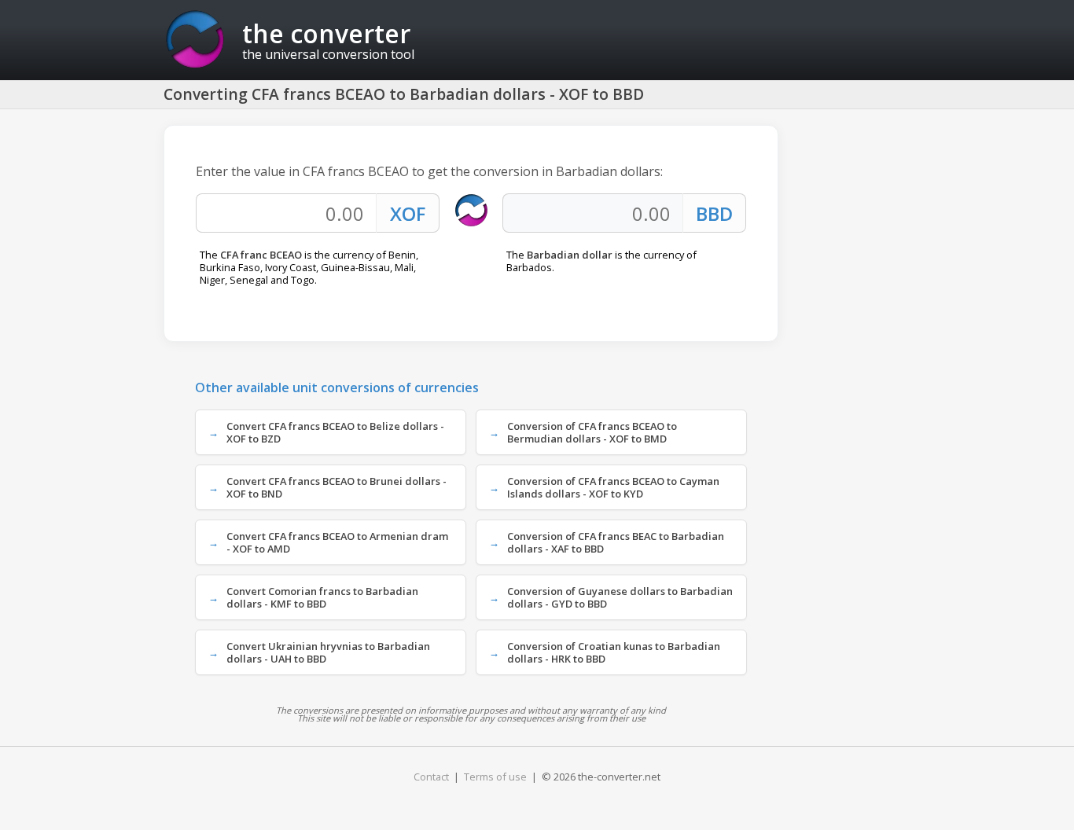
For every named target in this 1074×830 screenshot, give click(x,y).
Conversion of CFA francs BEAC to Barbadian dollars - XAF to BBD (615, 542)
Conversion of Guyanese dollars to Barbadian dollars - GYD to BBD (620, 597)
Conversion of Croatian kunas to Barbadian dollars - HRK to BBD (613, 652)
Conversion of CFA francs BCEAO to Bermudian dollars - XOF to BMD (592, 432)
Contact (431, 776)
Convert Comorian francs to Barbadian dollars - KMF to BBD (322, 597)
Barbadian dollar (569, 255)
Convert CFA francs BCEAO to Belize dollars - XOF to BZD (335, 432)
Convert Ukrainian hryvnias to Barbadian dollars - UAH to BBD (328, 652)
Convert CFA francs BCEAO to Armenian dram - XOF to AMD (337, 542)
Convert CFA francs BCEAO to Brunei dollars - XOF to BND (336, 487)
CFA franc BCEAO (261, 255)
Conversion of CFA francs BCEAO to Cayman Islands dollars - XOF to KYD (613, 487)
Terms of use (495, 776)
